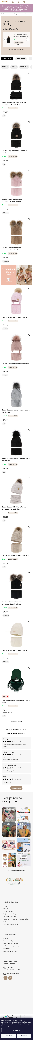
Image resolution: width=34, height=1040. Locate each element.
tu (8, 1026)
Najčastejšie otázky (9, 914)
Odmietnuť (8, 1036)
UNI (4, 116)
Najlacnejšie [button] (21, 58)
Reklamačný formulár (10, 951)
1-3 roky (5, 329)
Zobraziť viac (16, 788)
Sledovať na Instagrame (17, 870)
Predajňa (6, 908)
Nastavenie (16, 1030)
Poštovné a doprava (9, 941)
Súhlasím (24, 1036)
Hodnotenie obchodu (16, 729)
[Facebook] (5, 978)
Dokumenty (7, 948)
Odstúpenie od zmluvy (10, 924)
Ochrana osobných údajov (11, 946)
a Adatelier (23, 1016)
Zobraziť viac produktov (16, 49)
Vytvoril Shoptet (12, 1016)
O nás (5, 906)
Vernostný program (9, 916)
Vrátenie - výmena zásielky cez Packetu (16, 919)
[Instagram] (10, 978)
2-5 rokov (6, 213)
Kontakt (5, 938)
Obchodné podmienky (10, 943)
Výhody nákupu (8, 911)
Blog (4, 921)
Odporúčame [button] (7, 58)
